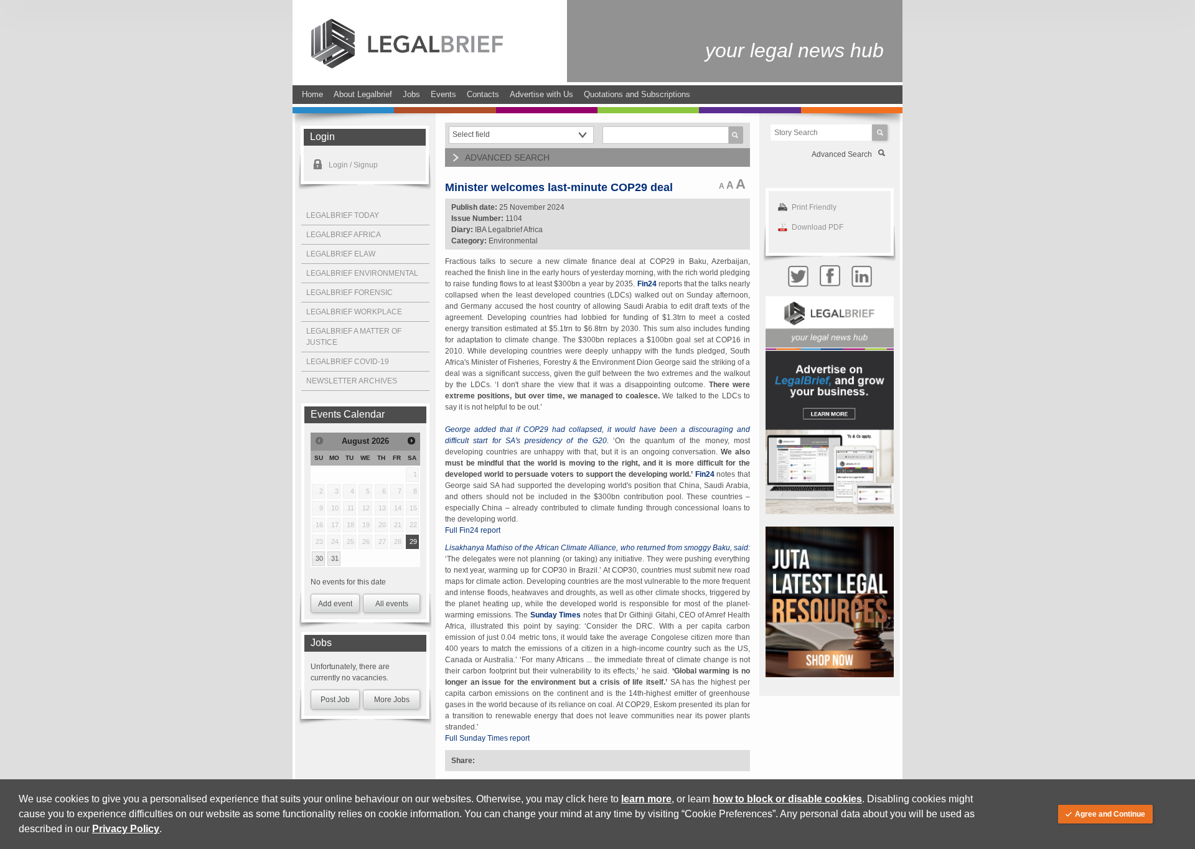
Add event (335, 603)
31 (335, 558)
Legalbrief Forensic (349, 292)
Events (443, 94)
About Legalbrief (363, 94)
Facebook (829, 276)
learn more (646, 799)
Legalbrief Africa (343, 234)
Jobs (411, 94)
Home (312, 94)
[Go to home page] (407, 66)
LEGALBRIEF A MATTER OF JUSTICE (353, 337)
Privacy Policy (125, 828)
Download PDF (817, 227)
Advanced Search (842, 154)
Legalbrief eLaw (340, 254)
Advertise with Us (541, 94)
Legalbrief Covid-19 (347, 361)
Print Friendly (814, 207)
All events (391, 603)
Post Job (335, 699)
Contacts (483, 94)
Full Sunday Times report (487, 738)
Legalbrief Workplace (354, 311)
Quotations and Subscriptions (637, 94)
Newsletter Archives (351, 381)
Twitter (797, 276)
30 (319, 558)
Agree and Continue (1110, 814)
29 (413, 541)
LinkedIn (861, 276)
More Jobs (392, 699)
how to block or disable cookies (787, 799)
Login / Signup (353, 165)
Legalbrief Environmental (362, 273)
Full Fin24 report (472, 530)
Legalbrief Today (342, 215)
